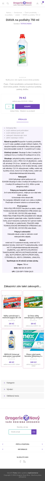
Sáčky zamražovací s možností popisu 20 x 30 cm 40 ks (11, 317)
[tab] (22, 119)
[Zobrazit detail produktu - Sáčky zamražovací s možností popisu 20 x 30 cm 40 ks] (11, 302)
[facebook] (20, 461)
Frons (15, 473)
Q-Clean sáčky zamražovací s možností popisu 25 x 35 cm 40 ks (33, 317)
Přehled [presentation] (22, 119)
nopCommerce (33, 473)
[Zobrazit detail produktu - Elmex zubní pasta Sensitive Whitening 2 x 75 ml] (33, 340)
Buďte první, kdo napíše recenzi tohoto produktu (22, 80)
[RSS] (24, 461)
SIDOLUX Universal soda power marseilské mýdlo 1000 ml (11, 356)
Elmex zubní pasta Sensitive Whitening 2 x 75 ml (33, 356)
